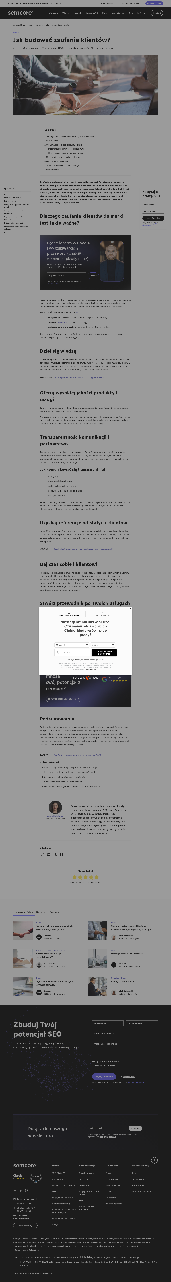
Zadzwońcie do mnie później (104, 652)
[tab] (69, 614)
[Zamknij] (130, 608)
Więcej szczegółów (91, 669)
